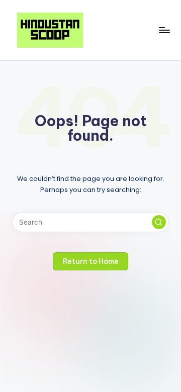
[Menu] (164, 30)
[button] (159, 222)
